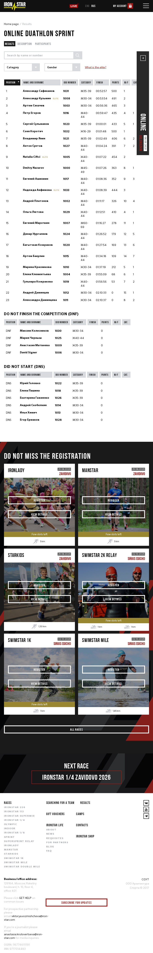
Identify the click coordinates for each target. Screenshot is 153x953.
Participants (43, 43)
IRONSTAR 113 (14, 811)
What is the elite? (95, 67)
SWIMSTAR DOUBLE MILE (22, 867)
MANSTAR (11, 850)
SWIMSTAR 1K (14, 858)
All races (76, 729)
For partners (57, 842)
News (50, 834)
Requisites (54, 838)
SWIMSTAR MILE (16, 862)
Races (8, 802)
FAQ (49, 851)
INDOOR (10, 828)
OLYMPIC (10, 824)
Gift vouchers (55, 813)
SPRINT (9, 837)
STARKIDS (11, 854)
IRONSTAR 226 (14, 807)
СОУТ (145, 879)
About (51, 830)
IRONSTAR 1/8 (14, 833)
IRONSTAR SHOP (85, 836)
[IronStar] (15, 6)
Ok (101, 902)
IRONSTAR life (54, 825)
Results (9, 43)
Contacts (82, 825)
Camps (80, 813)
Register (39, 500)
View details (39, 514)
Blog (50, 847)
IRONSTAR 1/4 (14, 820)
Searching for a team (60, 802)
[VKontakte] (146, 803)
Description (25, 43)
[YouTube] (146, 809)
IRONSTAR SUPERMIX (19, 816)
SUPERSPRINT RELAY (19, 841)
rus (93, 5)
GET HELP (25, 898)
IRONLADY (11, 845)
